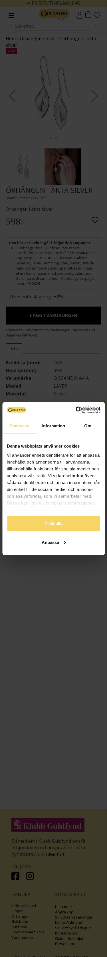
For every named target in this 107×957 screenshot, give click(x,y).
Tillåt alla (53, 523)
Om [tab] (87, 425)
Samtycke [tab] (19, 425)
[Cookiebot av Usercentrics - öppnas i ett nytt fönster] (76, 410)
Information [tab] (53, 425)
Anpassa (50, 542)
